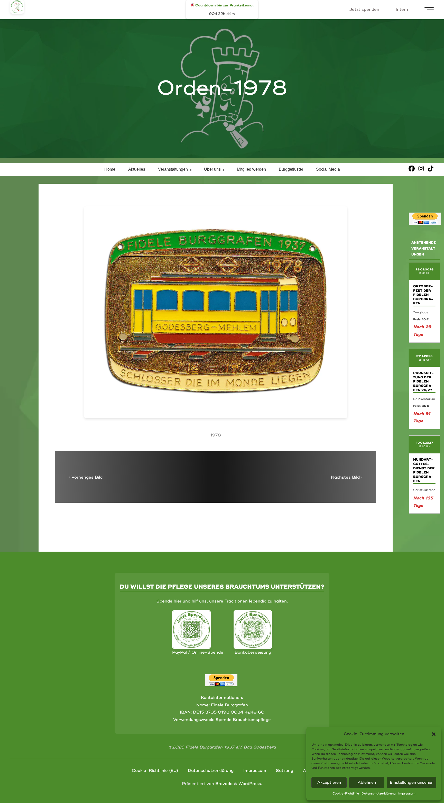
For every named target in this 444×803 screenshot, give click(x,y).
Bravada (223, 783)
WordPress (249, 783)
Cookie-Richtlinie (345, 794)
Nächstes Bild (345, 477)
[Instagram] (421, 168)
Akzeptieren (329, 782)
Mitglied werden (251, 169)
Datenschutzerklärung (379, 794)
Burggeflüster (291, 169)
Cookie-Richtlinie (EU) (155, 770)
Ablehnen (367, 782)
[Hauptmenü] (429, 9)
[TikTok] (431, 168)
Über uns (212, 169)
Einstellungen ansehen (411, 782)
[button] (433, 734)
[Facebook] (412, 168)
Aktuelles (136, 169)
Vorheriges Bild (87, 477)
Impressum (406, 794)
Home (109, 169)
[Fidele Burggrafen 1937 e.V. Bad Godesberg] (17, 7)
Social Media (328, 169)
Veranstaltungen (173, 169)
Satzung (284, 770)
